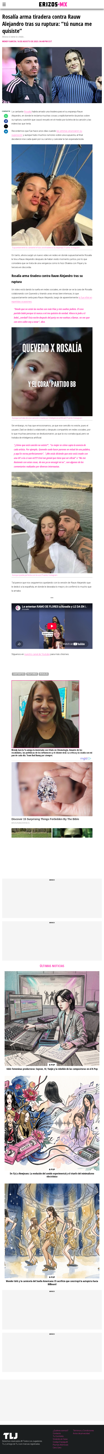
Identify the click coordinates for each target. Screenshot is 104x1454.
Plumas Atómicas (60, 1445)
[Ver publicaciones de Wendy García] (45, 747)
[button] (6, 116)
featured (32, 674)
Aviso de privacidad (81, 1433)
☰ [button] (3, 4)
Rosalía (44, 674)
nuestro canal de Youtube (37, 654)
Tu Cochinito (58, 1436)
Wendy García (9, 41)
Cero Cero (57, 1448)
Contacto (57, 1433)
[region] (32, 855)
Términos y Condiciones (83, 1430)
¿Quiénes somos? (60, 1430)
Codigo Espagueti (60, 1442)
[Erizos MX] (52, 4)
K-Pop (52, 1065)
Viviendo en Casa (60, 1439)
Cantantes (19, 674)
